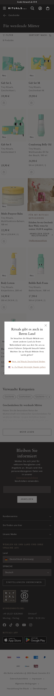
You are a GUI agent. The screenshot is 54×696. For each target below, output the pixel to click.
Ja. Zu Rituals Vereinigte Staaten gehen (29, 367)
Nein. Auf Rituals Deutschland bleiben (28, 362)
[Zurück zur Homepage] (17, 8)
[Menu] (4, 8)
